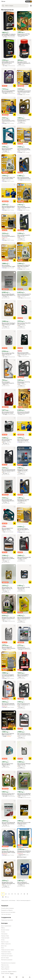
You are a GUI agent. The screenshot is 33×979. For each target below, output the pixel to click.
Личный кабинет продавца (7, 908)
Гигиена (3, 931)
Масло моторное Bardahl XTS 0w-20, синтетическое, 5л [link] (24, 295)
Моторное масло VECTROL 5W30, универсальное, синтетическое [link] (23, 34)
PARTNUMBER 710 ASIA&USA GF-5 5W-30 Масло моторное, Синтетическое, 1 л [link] (9, 35)
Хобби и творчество (6, 943)
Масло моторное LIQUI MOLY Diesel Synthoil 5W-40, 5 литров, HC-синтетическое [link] (8, 91)
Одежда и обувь (5, 935)
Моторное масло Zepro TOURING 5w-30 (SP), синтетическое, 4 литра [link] (22, 470)
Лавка (10, 977)
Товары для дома (5, 937)
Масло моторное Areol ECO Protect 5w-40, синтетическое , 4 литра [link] (23, 236)
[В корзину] (14, 29)
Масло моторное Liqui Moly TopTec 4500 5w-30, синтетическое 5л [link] (8, 354)
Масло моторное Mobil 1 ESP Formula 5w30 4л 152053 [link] (8, 178)
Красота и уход (4, 941)
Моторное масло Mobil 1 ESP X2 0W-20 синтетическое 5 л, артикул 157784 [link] (8, 618)
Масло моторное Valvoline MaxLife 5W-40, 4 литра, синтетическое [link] (8, 412)
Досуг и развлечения (6, 925)
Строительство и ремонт (7, 955)
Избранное (16, 977)
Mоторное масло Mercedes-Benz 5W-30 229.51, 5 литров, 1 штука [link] (8, 852)
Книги (2, 947)
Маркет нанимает (5, 967)
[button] (31, 6)
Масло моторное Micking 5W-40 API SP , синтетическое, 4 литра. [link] (8, 823)
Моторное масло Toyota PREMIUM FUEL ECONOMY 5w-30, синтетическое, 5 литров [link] (8, 558)
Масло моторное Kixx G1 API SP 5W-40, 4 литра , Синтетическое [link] (23, 823)
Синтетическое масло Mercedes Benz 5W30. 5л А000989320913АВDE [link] (23, 529)
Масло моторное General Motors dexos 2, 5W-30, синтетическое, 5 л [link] (23, 440)
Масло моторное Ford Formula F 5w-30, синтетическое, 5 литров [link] (7, 440)
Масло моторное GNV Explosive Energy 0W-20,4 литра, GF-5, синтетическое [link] (8, 500)
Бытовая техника (5, 929)
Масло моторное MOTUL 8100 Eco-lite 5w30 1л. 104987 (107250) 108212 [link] (23, 675)
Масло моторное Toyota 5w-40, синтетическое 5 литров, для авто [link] (24, 734)
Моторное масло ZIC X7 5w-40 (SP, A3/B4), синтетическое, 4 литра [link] (23, 382)
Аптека (3, 939)
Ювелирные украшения (6, 959)
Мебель (3, 927)
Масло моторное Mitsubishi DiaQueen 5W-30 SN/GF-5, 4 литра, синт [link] (8, 295)
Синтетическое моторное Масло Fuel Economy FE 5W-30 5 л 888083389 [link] (23, 149)
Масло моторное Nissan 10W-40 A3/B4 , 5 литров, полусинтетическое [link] (24, 558)
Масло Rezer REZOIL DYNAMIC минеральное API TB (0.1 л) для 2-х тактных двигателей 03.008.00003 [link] (23, 62)
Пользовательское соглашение (8, 963)
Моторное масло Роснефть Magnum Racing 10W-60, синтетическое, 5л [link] (23, 412)
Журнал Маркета (5, 969)
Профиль (29, 977)
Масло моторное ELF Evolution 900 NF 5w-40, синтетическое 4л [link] (23, 883)
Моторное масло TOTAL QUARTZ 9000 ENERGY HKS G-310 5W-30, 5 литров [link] (8, 883)
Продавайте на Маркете (7, 910)
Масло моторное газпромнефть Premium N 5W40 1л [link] (8, 382)
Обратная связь (5, 965)
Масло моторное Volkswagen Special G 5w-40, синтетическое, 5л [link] (24, 764)
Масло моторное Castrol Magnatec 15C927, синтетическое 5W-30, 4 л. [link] (8, 529)
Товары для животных (6, 953)
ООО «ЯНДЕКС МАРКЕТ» (11, 971)
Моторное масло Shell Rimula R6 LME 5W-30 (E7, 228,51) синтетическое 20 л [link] (24, 851)
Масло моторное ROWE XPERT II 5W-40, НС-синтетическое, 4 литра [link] (7, 149)
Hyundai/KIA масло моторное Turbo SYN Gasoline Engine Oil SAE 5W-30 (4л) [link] (24, 91)
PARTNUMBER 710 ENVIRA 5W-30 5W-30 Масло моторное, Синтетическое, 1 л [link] (9, 62)
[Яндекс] (12, 973)
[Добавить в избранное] (14, 13)
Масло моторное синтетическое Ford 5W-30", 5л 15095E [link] (8, 236)
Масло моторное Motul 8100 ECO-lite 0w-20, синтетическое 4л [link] (23, 324)
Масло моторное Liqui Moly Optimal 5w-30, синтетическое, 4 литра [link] (23, 588)
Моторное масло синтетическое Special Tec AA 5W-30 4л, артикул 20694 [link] (24, 648)
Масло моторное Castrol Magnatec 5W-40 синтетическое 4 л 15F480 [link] (8, 764)
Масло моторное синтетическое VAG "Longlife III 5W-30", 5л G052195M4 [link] (8, 266)
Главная (3, 977)
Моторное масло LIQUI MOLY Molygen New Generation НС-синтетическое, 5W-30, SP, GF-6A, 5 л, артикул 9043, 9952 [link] (24, 794)
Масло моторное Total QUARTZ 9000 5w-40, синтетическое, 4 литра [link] (7, 588)
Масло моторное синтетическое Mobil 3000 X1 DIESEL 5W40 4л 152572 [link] (24, 207)
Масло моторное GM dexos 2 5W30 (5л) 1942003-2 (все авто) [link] (8, 207)
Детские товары (5, 957)
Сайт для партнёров (6, 914)
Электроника (4, 933)
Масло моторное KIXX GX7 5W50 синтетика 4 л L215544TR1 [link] (8, 734)
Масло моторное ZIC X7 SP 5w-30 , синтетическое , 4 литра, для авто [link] (23, 704)
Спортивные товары (6, 951)
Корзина (23, 977)
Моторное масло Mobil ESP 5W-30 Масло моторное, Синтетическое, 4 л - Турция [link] (24, 266)
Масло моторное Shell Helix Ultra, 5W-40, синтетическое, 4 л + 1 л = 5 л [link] (8, 704)
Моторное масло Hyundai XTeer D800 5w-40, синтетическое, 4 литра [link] (23, 500)
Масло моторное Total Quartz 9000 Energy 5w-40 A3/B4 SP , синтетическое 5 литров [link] (8, 324)
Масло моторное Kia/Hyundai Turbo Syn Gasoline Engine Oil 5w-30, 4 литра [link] (8, 470)
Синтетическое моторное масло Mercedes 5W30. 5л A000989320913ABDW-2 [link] (8, 675)
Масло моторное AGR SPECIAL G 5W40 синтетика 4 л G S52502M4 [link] (8, 648)
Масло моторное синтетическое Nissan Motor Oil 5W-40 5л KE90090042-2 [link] (8, 120)
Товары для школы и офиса (7, 949)
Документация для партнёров (8, 912)
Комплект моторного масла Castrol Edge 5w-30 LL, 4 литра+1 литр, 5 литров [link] (8, 794)
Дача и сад (3, 945)
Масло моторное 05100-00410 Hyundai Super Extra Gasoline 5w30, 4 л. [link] (23, 353)
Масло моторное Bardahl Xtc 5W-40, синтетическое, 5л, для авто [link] (23, 618)
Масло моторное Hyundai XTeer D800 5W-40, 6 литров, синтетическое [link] (24, 178)
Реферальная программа (7, 920)
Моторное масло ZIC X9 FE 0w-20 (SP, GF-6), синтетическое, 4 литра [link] (23, 120)
